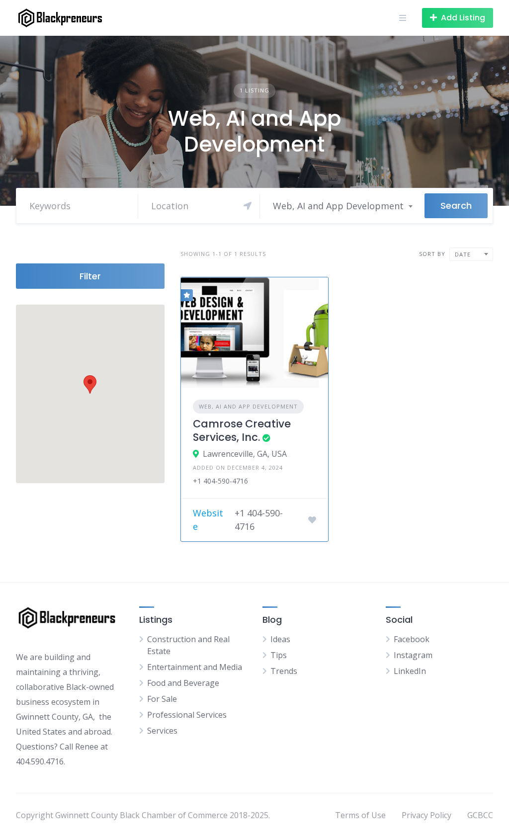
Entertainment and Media (194, 667)
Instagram (413, 655)
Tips (278, 655)
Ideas (280, 639)
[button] (90, 384)
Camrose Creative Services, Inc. (242, 430)
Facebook (411, 639)
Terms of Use (360, 815)
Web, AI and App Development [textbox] (338, 206)
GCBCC (480, 815)
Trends (283, 671)
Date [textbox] (463, 254)
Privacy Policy (426, 815)
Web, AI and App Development (248, 406)
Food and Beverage (183, 682)
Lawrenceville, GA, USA (245, 453)
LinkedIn (410, 671)
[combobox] (342, 206)
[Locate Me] (247, 206)
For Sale (162, 698)
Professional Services (187, 714)
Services (162, 730)
